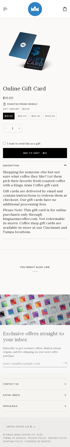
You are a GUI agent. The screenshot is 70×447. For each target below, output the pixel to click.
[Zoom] (7, 73)
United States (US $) (19, 426)
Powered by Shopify (38, 441)
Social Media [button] (11, 395)
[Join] (64, 363)
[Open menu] (8, 9)
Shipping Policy (13, 441)
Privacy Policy (37, 438)
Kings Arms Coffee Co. (21, 434)
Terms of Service (14, 438)
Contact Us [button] (11, 384)
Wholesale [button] (10, 406)
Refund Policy (57, 438)
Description (11, 165)
